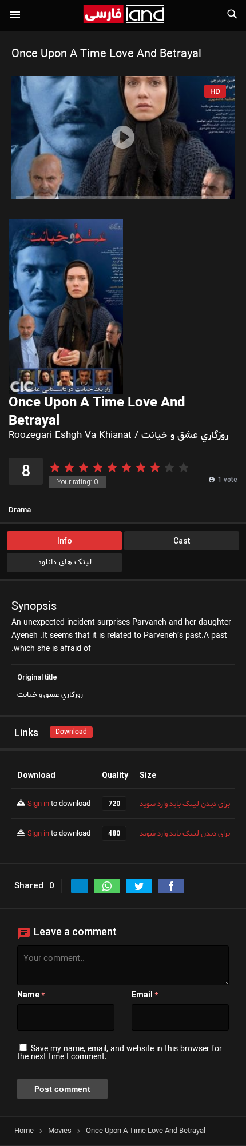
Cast (181, 540)
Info (64, 540)
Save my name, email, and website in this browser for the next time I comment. (119, 1053)
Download (71, 731)
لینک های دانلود (65, 562)
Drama (20, 509)
